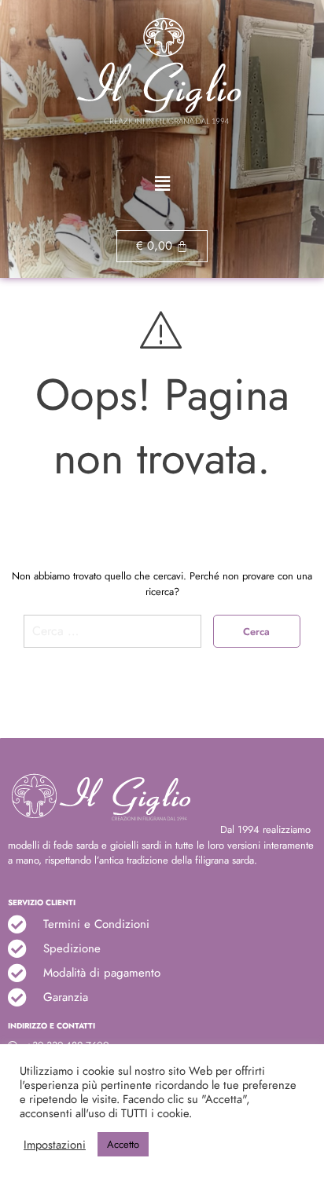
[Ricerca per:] (112, 637)
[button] (162, 184)
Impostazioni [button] (55, 1145)
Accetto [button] (123, 1144)
